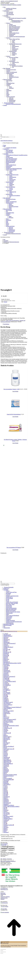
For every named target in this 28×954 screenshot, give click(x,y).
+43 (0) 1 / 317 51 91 (5, 1)
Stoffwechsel (9, 618)
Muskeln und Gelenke (10, 610)
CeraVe (5, 669)
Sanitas (5, 789)
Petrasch (5, 772)
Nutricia (5, 755)
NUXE (5, 756)
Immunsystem (9, 606)
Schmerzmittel (9, 616)
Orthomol (6, 764)
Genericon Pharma (7, 704)
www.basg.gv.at (4, 888)
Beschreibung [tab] (6, 324)
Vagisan (5, 821)
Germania (5, 706)
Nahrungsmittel (9, 613)
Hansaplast (6, 712)
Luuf (4, 734)
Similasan (5, 799)
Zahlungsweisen (4, 897)
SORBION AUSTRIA (8, 805)
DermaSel (5, 674)
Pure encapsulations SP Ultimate (14, 547)
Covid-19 (8, 594)
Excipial (5, 697)
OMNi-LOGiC (7, 762)
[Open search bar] (1, 135)
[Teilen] (3, 949)
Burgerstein (6, 664)
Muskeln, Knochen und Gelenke (13, 611)
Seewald (5, 795)
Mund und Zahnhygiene (11, 609)
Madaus (5, 735)
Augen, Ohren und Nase (11, 592)
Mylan (5, 747)
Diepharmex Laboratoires (9, 676)
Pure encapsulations (8, 779)
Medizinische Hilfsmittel (8, 624)
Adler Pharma (7, 634)
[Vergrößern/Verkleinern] (1, 949)
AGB (2, 895)
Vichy (5, 823)
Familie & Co (6, 588)
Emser (5, 691)
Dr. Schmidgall (7, 685)
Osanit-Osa (6, 766)
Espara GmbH (6, 693)
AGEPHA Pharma (7, 636)
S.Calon (5, 786)
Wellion (5, 829)
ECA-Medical (6, 690)
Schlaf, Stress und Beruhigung (12, 320)
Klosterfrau (6, 724)
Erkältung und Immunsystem (12, 595)
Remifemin (6, 783)
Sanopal (5, 790)
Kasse (11, 140)
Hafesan (5, 709)
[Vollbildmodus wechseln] (2, 949)
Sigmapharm (6, 796)
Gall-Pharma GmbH (8, 702)
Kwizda (5, 726)
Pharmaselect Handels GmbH (10, 774)
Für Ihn (7, 599)
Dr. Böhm (6, 679)
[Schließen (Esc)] (5, 949)
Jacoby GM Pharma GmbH (9, 719)
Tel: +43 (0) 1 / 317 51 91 (6, 858)
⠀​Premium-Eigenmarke (8, 587)
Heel (4, 714)
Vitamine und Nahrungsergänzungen (14, 621)
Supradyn (5, 810)
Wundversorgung (9, 622)
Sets (4, 626)
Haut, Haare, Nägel (10, 604)
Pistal (4, 777)
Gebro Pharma (6, 703)
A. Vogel (5, 633)
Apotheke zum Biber (8, 647)
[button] (13, 318)
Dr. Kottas (6, 683)
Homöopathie (9, 605)
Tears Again (6, 812)
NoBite (5, 751)
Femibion (5, 698)
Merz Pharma (6, 742)
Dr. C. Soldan (6, 680)
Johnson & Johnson (8, 720)
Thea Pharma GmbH (8, 816)
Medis (5, 741)
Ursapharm (6, 820)
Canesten (5, 666)
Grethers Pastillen (7, 708)
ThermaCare (6, 817)
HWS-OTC (6, 717)
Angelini (5, 644)
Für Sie (7, 600)
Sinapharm (6, 800)
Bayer (5, 650)
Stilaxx (5, 809)
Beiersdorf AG (7, 652)
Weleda (5, 828)
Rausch (5, 782)
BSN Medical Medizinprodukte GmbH (12, 663)
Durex (5, 687)
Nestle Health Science (8, 748)
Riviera (5, 785)
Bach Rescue (6, 649)
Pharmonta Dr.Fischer (8, 775)
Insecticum (6, 718)
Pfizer (5, 773)
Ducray (5, 686)
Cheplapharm (6, 670)
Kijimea (5, 723)
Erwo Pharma (6, 692)
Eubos (5, 695)
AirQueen (5, 637)
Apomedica (6, 645)
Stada (5, 807)
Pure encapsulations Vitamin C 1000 (12, 389)
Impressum (3, 893)
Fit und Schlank (9, 598)
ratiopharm (6, 780)
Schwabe (5, 794)
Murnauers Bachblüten (8, 746)
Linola (5, 731)
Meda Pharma (6, 739)
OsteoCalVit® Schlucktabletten (14, 414)
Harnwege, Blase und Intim (12, 603)
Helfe (4, 715)
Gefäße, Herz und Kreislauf (12, 602)
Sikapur (5, 798)
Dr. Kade (5, 682)
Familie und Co (9, 597)
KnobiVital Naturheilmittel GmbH (11, 725)
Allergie (7, 591)
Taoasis (5, 811)
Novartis (5, 753)
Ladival (5, 729)
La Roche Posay (7, 728)
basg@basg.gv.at (4, 889)
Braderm (5, 660)
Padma (5, 767)
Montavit (5, 744)
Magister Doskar (7, 736)
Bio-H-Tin (6, 654)
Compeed (5, 672)
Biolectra (5, 658)
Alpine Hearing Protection (9, 643)
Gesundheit (5, 589)
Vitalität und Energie (10, 620)
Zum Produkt (15, 391)
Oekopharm (6, 757)
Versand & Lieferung (5, 896)
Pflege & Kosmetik (7, 625)
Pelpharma (6, 769)
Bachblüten (8, 593)
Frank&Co (6, 701)
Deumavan (6, 675)
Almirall (5, 641)
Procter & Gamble (7, 778)
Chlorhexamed (6, 671)
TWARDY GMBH (7, 818)
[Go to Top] (14, 940)
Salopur (5, 788)
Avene (5, 648)
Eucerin (5, 696)
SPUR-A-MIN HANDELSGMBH (11, 806)
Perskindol (6, 771)
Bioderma (6, 655)
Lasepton (5, 730)
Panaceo (5, 768)
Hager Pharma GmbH (8, 710)
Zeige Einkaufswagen (5, 140)
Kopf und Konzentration (11, 608)
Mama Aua (6, 737)
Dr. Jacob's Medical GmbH (9, 681)
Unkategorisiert (6, 627)
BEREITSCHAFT (14, 1)
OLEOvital (6, 758)
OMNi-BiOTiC (7, 761)
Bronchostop (6, 661)
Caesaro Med (6, 665)
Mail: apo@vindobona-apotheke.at (8, 861)
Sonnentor (5, 804)
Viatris (5, 822)
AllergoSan (6, 639)
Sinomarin (5, 801)
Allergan (5, 638)
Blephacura (6, 659)
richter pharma (6, 784)
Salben (7, 614)
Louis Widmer (7, 733)
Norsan (5, 752)
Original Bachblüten (8, 763)
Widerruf (2, 899)
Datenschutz (3, 894)
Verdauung (8, 619)
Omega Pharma (7, 760)
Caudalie (5, 668)
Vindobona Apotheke (8, 825)
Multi (4, 745)
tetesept (5, 815)
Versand (5, 301)
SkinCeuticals (7, 802)
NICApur (5, 750)
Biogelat (5, 656)
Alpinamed (6, 642)
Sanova (5, 793)
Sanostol (5, 791)
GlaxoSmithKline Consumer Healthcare (12, 707)
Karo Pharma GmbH (8, 721)
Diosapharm (6, 677)
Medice (5, 740)
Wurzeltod (5, 832)
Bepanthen (6, 653)
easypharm (6, 688)
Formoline (5, 699)
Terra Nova (6, 813)
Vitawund (5, 827)
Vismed (5, 826)
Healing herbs (6, 713)
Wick (4, 831)
